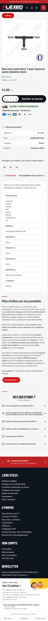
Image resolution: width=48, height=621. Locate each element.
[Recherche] (27, 7)
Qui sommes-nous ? (10, 513)
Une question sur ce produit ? (33, 175)
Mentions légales (9, 481)
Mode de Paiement (10, 493)
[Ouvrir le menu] (43, 7)
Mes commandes (9, 555)
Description (10, 175)
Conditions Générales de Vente (15, 487)
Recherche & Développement (15, 535)
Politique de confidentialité (13, 484)
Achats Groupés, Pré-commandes (17, 532)
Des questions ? (11, 380)
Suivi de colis (8, 558)
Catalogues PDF (9, 529)
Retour (9, 16)
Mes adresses (8, 552)
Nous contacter (8, 499)
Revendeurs (7, 496)
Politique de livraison (11, 490)
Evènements (7, 523)
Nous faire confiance (11, 519)
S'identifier (7, 549)
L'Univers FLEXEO (9, 516)
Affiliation (6, 526)
